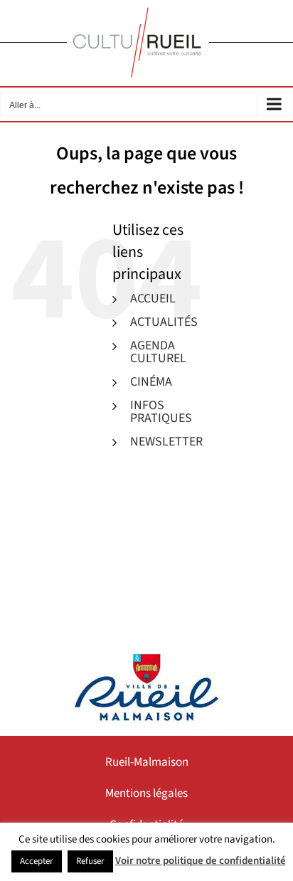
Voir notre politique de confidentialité (200, 860)
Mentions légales (146, 793)
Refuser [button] (90, 861)
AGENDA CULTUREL (158, 352)
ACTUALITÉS (164, 322)
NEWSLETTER (166, 441)
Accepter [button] (36, 861)
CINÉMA (151, 382)
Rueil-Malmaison (146, 762)
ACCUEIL (153, 298)
